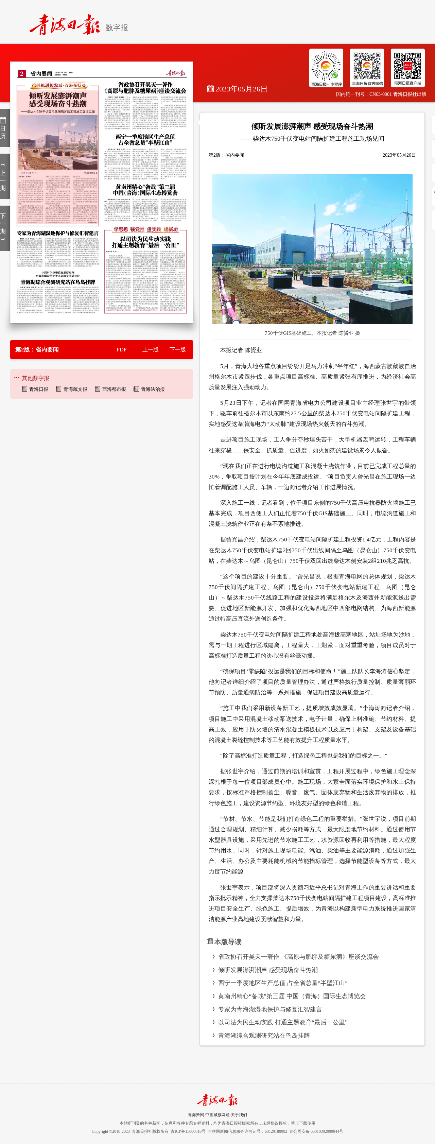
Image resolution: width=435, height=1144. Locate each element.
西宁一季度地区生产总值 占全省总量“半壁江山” (283, 983)
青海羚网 (196, 1114)
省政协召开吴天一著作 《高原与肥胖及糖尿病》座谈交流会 (298, 956)
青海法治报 (153, 389)
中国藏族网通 (217, 1114)
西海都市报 (114, 389)
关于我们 (239, 1114)
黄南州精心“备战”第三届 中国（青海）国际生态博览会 (292, 996)
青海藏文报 (75, 389)
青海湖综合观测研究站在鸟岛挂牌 (264, 1035)
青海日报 (38, 389)
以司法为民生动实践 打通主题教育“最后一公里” (283, 1022)
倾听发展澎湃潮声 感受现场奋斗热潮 (268, 970)
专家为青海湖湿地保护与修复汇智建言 (270, 1009)
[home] (67, 21)
